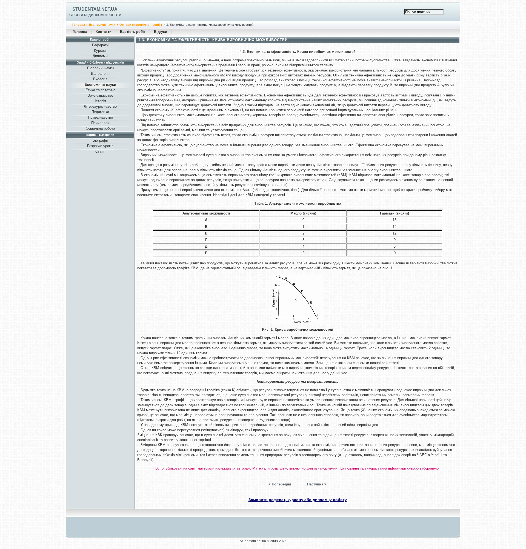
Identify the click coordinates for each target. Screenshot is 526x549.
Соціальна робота (100, 128)
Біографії (100, 140)
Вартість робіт (132, 32)
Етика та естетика (100, 90)
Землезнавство (100, 95)
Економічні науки (102, 24)
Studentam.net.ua (95, 9)
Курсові (100, 50)
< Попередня (279, 484)
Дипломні (100, 56)
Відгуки (160, 32)
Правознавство (100, 117)
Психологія (100, 123)
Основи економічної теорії (139, 24)
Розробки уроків (100, 146)
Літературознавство (100, 106)
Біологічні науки (100, 68)
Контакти (104, 32)
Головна (78, 24)
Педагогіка (100, 112)
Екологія (100, 79)
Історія (100, 101)
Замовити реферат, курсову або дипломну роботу (297, 499)
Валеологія (100, 74)
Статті (100, 151)
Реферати (100, 45)
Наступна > (317, 484)
